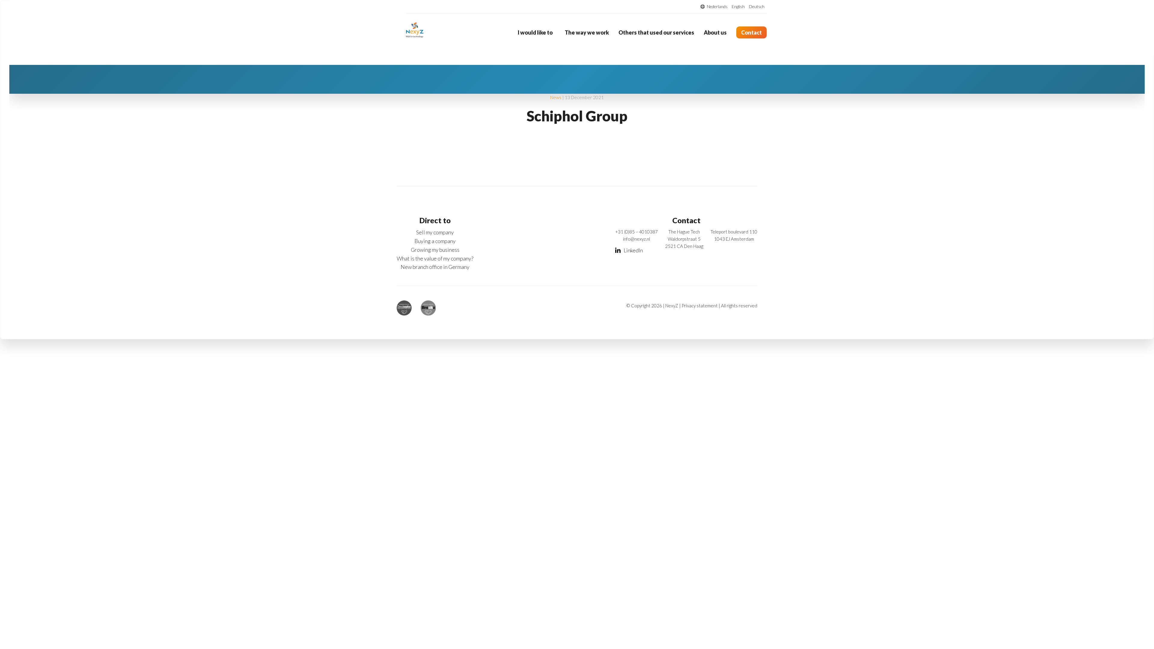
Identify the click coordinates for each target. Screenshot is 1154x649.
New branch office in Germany (435, 267)
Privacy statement (700, 305)
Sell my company (435, 232)
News (555, 97)
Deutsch (757, 7)
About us (715, 32)
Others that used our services (656, 32)
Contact (751, 32)
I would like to (535, 32)
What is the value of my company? (435, 258)
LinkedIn (633, 250)
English (738, 7)
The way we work (587, 32)
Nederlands (717, 7)
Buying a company (435, 241)
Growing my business (435, 249)
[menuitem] (536, 32)
